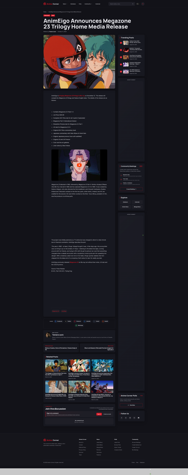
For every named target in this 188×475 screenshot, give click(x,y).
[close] (94, 469)
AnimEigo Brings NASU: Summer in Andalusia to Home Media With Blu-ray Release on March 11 (102, 396)
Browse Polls (117, 444)
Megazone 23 (74, 262)
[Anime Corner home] (51, 4)
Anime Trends (117, 447)
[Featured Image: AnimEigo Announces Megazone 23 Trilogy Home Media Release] (79, 62)
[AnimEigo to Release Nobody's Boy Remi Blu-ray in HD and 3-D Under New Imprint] (79, 387)
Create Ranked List (136, 444)
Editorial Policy (82, 447)
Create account (107, 414)
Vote (141, 395)
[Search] (133, 4)
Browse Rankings (136, 442)
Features (99, 454)
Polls (80, 4)
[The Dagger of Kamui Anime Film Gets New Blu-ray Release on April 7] (56, 365)
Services (81, 452)
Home (44, 11)
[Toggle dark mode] (138, 4)
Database (73, 4)
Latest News (100, 442)
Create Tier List (136, 447)
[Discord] (138, 417)
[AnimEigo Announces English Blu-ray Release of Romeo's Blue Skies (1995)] (56, 387)
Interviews (99, 452)
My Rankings (135, 449)
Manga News (137, 206)
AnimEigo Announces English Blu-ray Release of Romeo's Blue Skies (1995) (55, 395)
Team (80, 454)
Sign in (99, 414)
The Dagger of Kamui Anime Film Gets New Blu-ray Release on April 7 (55, 374)
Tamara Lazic (52, 31)
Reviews (99, 449)
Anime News (46, 15)
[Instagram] (130, 417)
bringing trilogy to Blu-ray (72, 95)
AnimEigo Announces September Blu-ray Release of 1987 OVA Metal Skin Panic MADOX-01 (102, 374)
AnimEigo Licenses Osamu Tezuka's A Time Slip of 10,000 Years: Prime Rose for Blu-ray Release (79, 374)
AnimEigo (64, 311)
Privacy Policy (82, 449)
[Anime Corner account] (143, 4)
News (53, 15)
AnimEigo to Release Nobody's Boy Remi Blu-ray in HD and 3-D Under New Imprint (79, 396)
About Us (81, 442)
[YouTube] (134, 417)
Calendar (97, 4)
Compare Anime (118, 449)
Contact (81, 444)
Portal (133, 462)
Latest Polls (117, 442)
